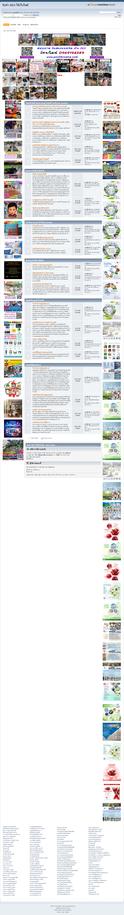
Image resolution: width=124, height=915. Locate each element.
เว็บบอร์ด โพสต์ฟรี (35, 846)
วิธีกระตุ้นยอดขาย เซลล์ (95, 829)
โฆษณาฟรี (6, 848)
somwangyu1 (88, 200)
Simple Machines (70, 906)
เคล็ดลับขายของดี (35, 832)
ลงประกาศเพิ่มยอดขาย (94, 876)
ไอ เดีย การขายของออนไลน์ (64, 851)
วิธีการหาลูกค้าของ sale (9, 830)
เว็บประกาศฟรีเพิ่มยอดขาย (96, 882)
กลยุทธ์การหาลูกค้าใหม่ (9, 826)
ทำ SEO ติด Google (8, 854)
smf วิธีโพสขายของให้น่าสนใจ (65, 890)
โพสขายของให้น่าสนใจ (40, 208)
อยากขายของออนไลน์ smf (64, 845)
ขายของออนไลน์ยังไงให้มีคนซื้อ (65, 831)
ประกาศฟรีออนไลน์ (35, 842)
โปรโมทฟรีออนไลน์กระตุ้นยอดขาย (98, 872)
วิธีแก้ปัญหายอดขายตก (94, 831)
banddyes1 (96, 157)
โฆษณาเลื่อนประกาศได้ (36, 879)
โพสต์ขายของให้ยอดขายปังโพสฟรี (66, 863)
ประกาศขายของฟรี (93, 886)
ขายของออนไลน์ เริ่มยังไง (37, 889)
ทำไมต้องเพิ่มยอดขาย (94, 861)
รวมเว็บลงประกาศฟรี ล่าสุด (11, 840)
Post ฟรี (90, 884)
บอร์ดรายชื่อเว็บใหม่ (39, 339)
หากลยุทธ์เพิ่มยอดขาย (36, 826)
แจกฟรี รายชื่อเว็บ (35, 864)
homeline (96, 352)
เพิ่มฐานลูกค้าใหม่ (8, 838)
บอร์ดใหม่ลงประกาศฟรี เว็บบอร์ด (44, 322)
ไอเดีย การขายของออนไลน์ (42, 265)
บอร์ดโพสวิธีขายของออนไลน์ (42, 238)
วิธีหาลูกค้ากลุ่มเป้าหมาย (10, 832)
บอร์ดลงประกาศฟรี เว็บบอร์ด (42, 200)
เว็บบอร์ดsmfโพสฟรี (35, 867)
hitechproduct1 (88, 148)
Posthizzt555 (88, 238)
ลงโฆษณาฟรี (92, 892)
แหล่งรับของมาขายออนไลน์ (96, 835)
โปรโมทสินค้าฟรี (34, 856)
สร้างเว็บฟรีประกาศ (35, 895)
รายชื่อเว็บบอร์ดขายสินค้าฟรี (38, 869)
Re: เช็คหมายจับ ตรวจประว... (44, 455)
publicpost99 (97, 109)
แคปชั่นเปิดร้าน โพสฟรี (63, 888)
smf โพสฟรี (60, 839)
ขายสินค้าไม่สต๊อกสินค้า (63, 833)
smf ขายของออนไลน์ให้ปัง (64, 882)
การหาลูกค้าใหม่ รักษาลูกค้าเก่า (11, 834)
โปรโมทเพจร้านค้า (93, 894)
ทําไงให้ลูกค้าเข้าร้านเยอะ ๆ (37, 828)
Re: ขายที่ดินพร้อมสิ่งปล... (93, 379)
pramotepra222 (88, 309)
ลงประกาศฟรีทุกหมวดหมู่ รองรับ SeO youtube (49, 106)
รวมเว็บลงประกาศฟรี (9, 895)
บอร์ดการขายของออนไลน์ (41, 410)
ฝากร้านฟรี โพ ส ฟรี (8, 885)
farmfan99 (96, 424)
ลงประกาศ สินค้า (34, 844)
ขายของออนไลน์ (34, 881)
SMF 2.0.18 (53, 906)
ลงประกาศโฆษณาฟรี (9, 891)
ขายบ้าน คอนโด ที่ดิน (9, 879)
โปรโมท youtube (34, 862)
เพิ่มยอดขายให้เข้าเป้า (94, 841)
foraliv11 (95, 182)
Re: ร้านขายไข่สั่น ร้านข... (93, 413)
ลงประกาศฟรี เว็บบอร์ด (36, 871)
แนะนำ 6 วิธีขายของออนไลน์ (38, 883)
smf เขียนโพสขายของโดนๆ (65, 886)
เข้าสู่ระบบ (27, 12)
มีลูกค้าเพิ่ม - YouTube (94, 847)
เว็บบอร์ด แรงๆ (37, 226)
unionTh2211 (97, 285)
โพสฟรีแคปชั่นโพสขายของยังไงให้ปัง (67, 870)
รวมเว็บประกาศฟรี (8, 842)
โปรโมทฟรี (91, 845)
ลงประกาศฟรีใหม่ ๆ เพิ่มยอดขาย (97, 880)
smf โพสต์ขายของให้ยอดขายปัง (66, 861)
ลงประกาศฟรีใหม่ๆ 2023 (37, 852)
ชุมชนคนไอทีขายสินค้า (36, 850)
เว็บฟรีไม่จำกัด (7, 852)
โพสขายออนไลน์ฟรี (39, 174)
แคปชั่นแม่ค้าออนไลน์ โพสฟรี (65, 874)
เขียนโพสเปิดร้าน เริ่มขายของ (43, 273)
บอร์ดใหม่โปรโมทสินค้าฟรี (41, 284)
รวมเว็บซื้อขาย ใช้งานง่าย (10, 871)
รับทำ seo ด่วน (61, 837)
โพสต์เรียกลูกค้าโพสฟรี (40, 159)
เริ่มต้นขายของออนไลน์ (36, 887)
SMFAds (58, 908)
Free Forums (66, 908)
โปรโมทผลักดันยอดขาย (95, 851)
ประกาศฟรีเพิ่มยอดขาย (94, 874)
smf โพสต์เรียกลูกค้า (63, 878)
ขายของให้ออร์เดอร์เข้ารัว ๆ (65, 876)
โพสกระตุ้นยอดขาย (93, 827)
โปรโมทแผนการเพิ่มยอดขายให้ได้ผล (98, 853)
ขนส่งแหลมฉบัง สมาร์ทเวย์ (93, 277)
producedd (96, 134)
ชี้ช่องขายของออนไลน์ (36, 891)
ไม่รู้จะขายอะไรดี (62, 827)
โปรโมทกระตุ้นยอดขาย (40, 304)
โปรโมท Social (34, 860)
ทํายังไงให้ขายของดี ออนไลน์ (11, 828)
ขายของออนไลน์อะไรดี (94, 837)
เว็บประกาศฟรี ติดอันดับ (9, 883)
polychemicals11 (89, 122)
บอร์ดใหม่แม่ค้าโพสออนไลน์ (42, 395)
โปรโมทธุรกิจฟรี (34, 854)
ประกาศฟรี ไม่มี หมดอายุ (10, 881)
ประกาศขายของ (7, 862)
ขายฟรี (90, 863)
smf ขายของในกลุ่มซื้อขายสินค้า (66, 865)
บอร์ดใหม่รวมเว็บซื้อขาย (41, 422)
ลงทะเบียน (36, 12)
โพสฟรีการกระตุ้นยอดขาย (95, 868)
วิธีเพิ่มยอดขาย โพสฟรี (63, 892)
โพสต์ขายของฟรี (7, 844)
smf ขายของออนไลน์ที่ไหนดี (65, 857)
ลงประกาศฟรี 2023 (8, 893)
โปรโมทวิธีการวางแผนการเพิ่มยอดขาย (99, 855)
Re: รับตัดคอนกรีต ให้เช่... (93, 229)
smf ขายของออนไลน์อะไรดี (64, 841)
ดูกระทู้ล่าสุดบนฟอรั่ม (33, 457)
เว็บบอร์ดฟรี (91, 843)
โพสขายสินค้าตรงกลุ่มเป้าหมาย (38, 877)
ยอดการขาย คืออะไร (94, 865)
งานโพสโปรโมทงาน (35, 836)
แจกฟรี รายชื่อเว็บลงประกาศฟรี (39, 858)
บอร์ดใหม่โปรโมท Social (41, 249)
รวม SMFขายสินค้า (35, 840)
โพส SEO (91, 890)
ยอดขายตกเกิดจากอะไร (95, 859)
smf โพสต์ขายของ (62, 884)
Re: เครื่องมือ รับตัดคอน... (93, 150)
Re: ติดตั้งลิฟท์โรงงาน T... (93, 136)
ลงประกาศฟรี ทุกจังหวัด (9, 873)
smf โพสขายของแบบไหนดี (64, 868)
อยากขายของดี (61, 829)
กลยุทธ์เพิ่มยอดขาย (35, 830)
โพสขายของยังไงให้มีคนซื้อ (64, 866)
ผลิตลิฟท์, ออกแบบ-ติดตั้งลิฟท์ (43, 132)
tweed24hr (96, 412)
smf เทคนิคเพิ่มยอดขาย (63, 894)
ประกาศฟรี (6, 850)
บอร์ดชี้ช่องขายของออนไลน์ (42, 352)
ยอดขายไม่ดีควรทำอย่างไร (95, 857)
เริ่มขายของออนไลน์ (62, 835)
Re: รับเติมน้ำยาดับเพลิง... (93, 211)
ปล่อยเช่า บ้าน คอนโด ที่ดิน (10, 877)
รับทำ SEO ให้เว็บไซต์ (15, 5)
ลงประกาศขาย (7, 856)
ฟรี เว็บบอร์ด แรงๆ (35, 875)
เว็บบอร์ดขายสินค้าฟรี (36, 873)
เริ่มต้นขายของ (92, 833)
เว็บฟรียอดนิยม (7, 858)
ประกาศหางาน (7, 864)
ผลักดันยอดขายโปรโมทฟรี (95, 849)
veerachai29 (97, 263)
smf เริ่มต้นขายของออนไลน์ (64, 849)
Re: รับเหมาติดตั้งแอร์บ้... (93, 184)
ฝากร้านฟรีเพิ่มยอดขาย (94, 878)
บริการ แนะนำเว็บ (8, 865)
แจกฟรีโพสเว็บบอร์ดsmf (36, 865)
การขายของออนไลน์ (35, 893)
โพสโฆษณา (6, 860)
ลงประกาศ (6, 867)
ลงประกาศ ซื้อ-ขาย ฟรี (36, 848)
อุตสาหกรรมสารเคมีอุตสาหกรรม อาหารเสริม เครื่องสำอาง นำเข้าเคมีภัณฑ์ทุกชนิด (50, 123)
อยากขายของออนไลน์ (36, 885)
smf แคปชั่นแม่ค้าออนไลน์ (64, 872)
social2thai (96, 209)
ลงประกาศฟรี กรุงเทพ (9, 887)
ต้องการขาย (6, 875)
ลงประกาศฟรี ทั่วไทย (9, 889)
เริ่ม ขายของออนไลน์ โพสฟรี (65, 855)
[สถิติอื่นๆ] (29, 459)
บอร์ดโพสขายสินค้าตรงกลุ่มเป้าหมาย (45, 145)
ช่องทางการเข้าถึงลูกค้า (9, 836)
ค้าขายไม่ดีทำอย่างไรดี (36, 834)
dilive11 (68, 453)
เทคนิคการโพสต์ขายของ (64, 859)
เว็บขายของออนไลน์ (62, 853)
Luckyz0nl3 (96, 247)
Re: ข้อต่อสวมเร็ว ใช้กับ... (93, 202)
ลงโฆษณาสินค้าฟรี (8, 846)
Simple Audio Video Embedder (62, 910)
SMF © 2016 (61, 906)
